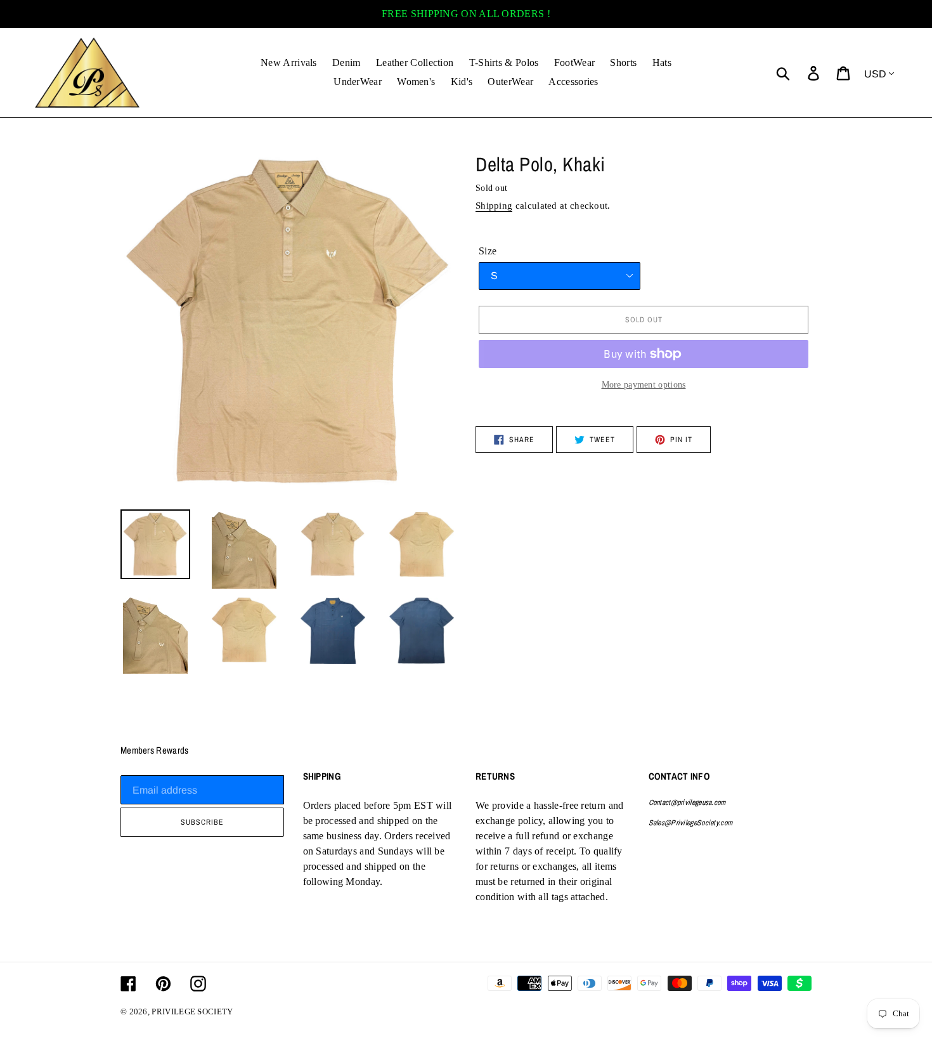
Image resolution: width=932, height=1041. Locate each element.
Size (487, 251)
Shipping (494, 205)
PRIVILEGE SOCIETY (192, 1011)
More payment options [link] (644, 385)
